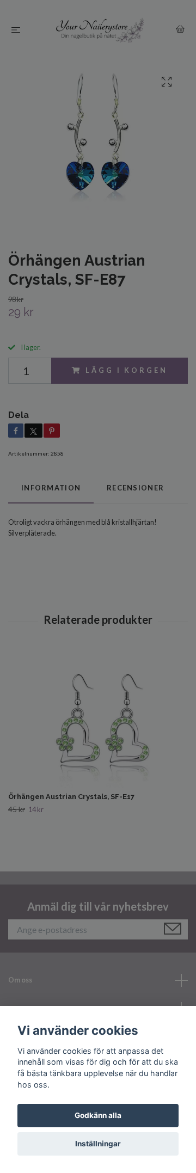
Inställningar (98, 1143)
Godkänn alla (98, 1115)
